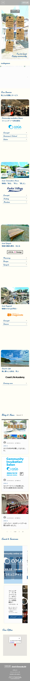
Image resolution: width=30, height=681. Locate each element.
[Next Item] (27, 77)
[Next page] (19, 531)
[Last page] (22, 531)
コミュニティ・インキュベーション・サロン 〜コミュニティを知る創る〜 (12, 596)
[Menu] (3, 2)
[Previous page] (10, 531)
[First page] (7, 531)
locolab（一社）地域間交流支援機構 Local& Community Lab (15, 678)
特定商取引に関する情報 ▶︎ (15, 674)
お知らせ (5, 445)
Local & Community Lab (19, 666)
